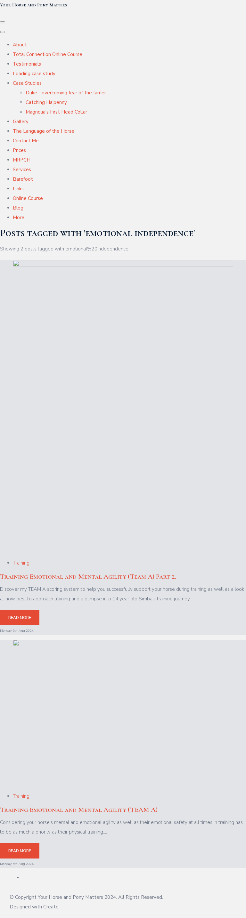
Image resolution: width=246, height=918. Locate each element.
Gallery (21, 121)
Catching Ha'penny (46, 102)
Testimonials (27, 64)
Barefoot (23, 179)
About (20, 45)
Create (51, 907)
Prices (19, 150)
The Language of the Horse (43, 131)
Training (21, 563)
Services (22, 169)
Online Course (28, 198)
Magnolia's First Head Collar (56, 112)
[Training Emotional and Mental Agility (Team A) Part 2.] (123, 265)
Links (18, 189)
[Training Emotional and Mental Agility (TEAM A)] (123, 644)
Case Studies (27, 83)
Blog (18, 208)
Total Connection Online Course (47, 54)
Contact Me (26, 141)
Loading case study (34, 73)
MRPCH (21, 160)
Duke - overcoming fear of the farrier (66, 93)
